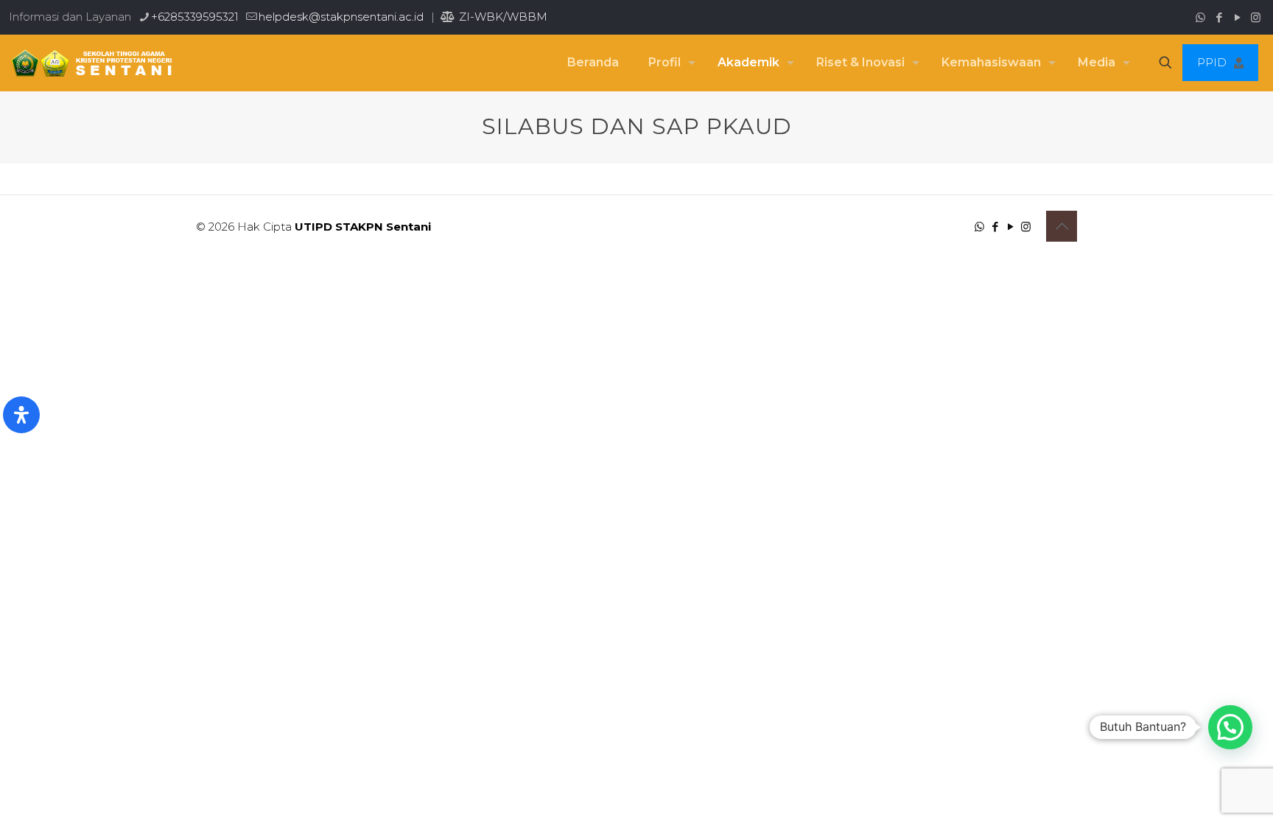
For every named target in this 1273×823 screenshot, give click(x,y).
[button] (1230, 727)
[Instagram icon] (1255, 17)
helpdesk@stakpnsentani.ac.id (341, 17)
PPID (1212, 62)
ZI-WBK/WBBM (501, 17)
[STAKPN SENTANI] (88, 63)
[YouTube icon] (1237, 17)
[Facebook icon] (1218, 17)
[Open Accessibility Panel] (21, 414)
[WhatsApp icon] (1200, 17)
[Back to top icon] (1061, 226)
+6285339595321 (195, 17)
